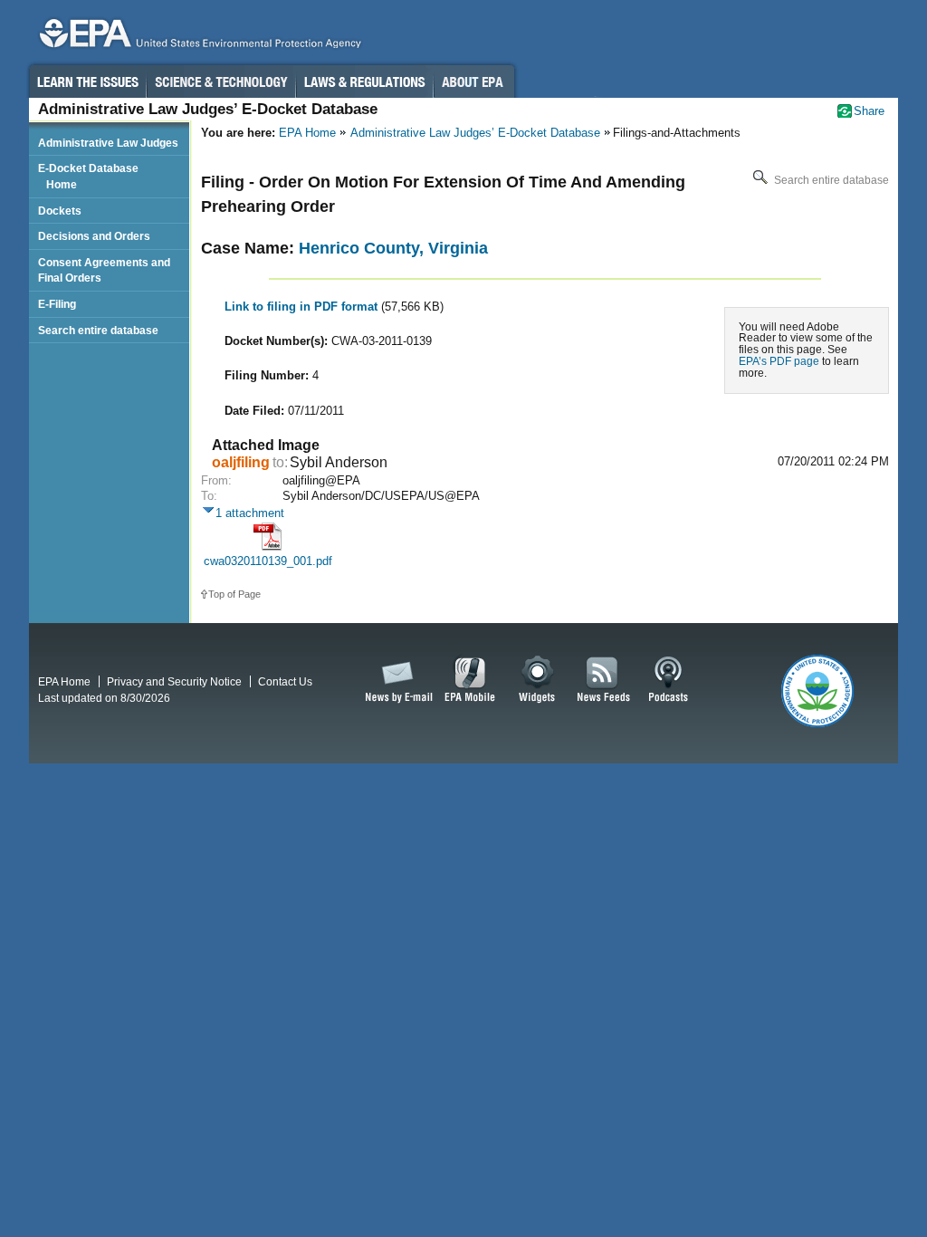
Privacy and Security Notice (174, 681)
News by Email (395, 680)
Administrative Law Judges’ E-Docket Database (475, 132)
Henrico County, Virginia (393, 248)
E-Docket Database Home (88, 176)
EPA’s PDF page (779, 361)
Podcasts (668, 680)
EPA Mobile (470, 680)
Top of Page (234, 594)
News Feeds (604, 680)
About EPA (474, 81)
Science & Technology (221, 81)
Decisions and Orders (94, 236)
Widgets (538, 680)
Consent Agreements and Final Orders (104, 270)
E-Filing (57, 304)
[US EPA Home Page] (197, 37)
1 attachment (249, 513)
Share (869, 111)
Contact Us (285, 681)
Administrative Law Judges (108, 143)
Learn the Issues (87, 81)
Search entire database (830, 180)
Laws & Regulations (364, 81)
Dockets (59, 210)
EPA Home (307, 132)
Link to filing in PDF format (303, 306)
